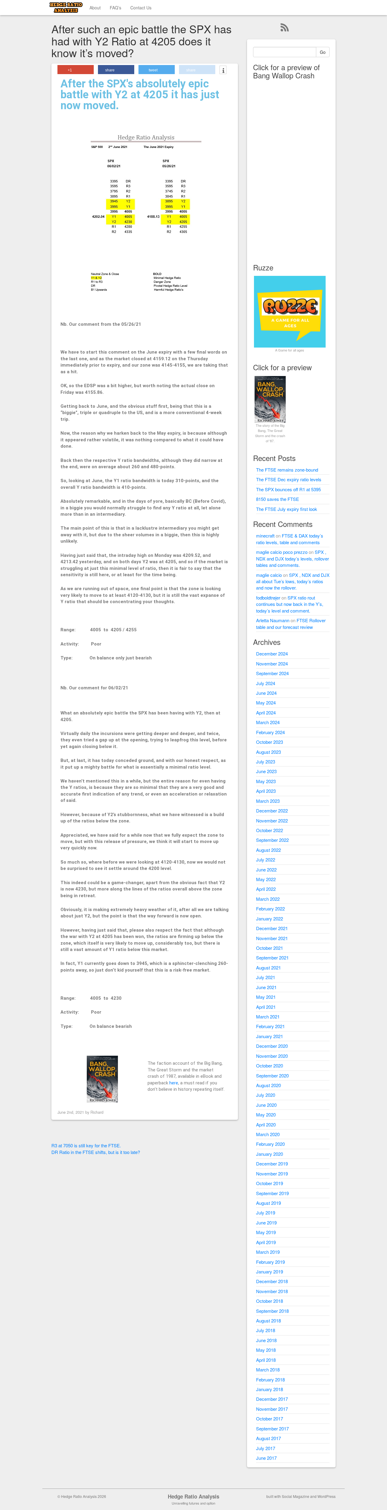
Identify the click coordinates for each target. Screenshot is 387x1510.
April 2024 (266, 712)
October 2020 (269, 1065)
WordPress (326, 1496)
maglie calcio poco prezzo (281, 552)
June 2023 (266, 771)
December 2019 (272, 1163)
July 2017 (265, 1448)
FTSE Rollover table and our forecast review (291, 623)
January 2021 (269, 1036)
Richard (96, 1112)
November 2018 (272, 1291)
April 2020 (266, 1124)
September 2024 (272, 673)
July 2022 (265, 859)
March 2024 (268, 722)
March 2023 (268, 801)
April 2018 (266, 1360)
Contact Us (140, 8)
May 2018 (266, 1350)
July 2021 (265, 977)
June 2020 (266, 1105)
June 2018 (266, 1340)
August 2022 (268, 850)
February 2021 (270, 1026)
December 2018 (272, 1281)
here (173, 1083)
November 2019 (272, 1173)
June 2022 (266, 869)
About (95, 8)
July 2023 (265, 761)
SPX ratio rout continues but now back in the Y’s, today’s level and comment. (289, 604)
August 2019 (268, 1203)
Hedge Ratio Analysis (193, 1496)
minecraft (265, 535)
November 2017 (272, 1409)
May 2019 (266, 1232)
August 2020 (268, 1085)
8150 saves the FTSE (277, 499)
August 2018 (268, 1320)
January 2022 (269, 918)
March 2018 (268, 1369)
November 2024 (272, 663)
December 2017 (272, 1399)
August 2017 (268, 1438)
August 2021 (268, 967)
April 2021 (266, 1007)
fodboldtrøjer (268, 597)
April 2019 (266, 1242)
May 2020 (266, 1114)
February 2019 (270, 1262)
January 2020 (269, 1154)
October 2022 (269, 830)
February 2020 (270, 1144)
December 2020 (272, 1046)
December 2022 (272, 810)
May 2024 (266, 702)
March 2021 (268, 1016)
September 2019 (272, 1193)
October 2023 (269, 742)
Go (323, 52)
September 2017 (272, 1428)
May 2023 (266, 781)
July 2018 (265, 1330)
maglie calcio (269, 575)
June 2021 (266, 987)
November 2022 (272, 820)
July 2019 (265, 1212)
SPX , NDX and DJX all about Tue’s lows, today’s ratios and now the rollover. (293, 581)
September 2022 (272, 840)
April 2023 (266, 791)
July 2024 (265, 683)
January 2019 (269, 1271)
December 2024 (272, 653)
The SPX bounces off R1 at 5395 (288, 489)
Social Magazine (295, 1496)
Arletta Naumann (272, 620)
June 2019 (266, 1222)
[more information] (223, 70)
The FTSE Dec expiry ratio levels (288, 479)
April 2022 (266, 889)
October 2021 (269, 948)
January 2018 (269, 1389)
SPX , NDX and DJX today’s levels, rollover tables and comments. (292, 558)
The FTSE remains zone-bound (287, 469)
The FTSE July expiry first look (286, 509)
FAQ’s (115, 8)
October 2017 (269, 1418)
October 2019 (269, 1183)
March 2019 (268, 1252)
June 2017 (266, 1458)
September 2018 (272, 1311)
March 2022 (268, 899)
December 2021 (272, 928)
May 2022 (266, 879)
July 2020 (265, 1095)
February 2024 (270, 732)
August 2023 (268, 752)
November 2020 (272, 1056)
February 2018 (270, 1379)
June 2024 (266, 693)
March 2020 (268, 1134)
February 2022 (270, 908)
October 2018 (269, 1301)
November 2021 (272, 938)
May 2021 (266, 997)
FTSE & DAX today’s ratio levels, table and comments (289, 538)
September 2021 (272, 957)
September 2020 (272, 1075)
